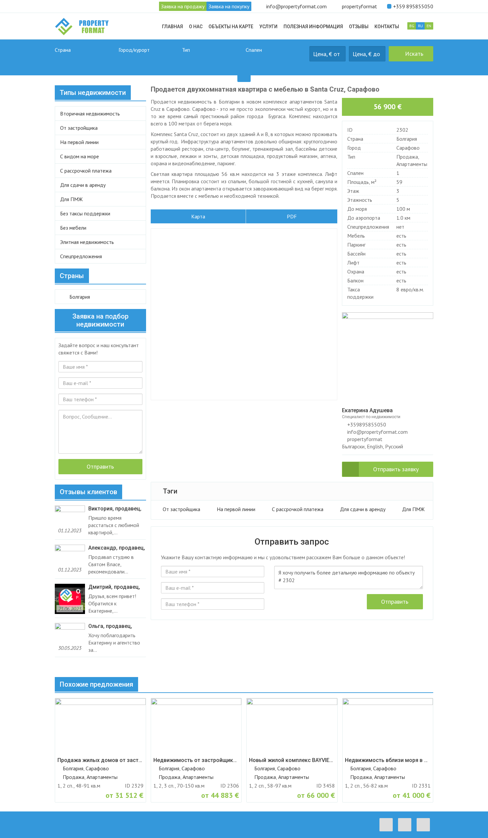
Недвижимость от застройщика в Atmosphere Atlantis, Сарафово (196, 760)
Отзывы (358, 26)
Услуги (268, 26)
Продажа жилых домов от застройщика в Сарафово (100, 760)
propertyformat (359, 6)
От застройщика (181, 509)
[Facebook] (387, 824)
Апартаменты (411, 164)
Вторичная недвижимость (90, 113)
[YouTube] (425, 824)
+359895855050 (366, 424)
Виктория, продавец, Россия (114, 508)
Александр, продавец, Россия (116, 548)
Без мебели (73, 227)
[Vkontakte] (406, 824)
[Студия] (275, 61)
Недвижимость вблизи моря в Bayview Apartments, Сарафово (388, 760)
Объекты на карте (230, 26)
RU (420, 25)
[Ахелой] (148, 61)
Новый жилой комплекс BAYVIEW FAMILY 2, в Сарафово (292, 760)
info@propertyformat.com (296, 6)
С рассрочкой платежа (297, 509)
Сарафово (408, 147)
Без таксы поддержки (85, 213)
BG (411, 25)
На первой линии (236, 509)
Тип (186, 49)
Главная (172, 26)
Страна (63, 49)
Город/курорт (134, 49)
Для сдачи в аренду (362, 509)
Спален (254, 49)
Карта (198, 216)
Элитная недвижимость (87, 242)
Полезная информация (313, 26)
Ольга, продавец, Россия (110, 626)
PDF (292, 216)
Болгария (406, 138)
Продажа (407, 156)
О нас (196, 26)
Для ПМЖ (413, 509)
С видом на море (79, 156)
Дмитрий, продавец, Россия (114, 587)
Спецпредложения (81, 256)
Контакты (386, 26)
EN (429, 25)
